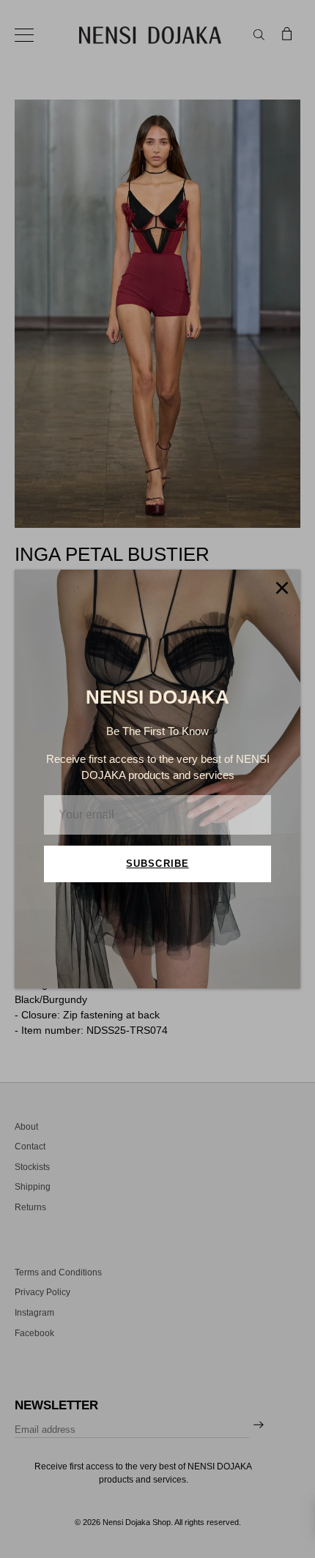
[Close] (282, 588)
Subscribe (157, 863)
